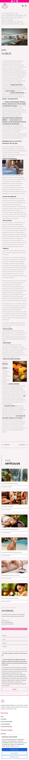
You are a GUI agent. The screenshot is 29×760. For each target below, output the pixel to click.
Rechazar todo (14, 757)
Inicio (2, 716)
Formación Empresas (6, 726)
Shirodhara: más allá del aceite (9, 529)
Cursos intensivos (5, 724)
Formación (3, 719)
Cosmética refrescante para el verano (11, 552)
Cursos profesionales (6, 721)
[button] (22, 6)
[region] (14, 747)
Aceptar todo (14, 749)
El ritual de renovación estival (9, 483)
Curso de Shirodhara (7, 506)
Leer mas (17, 746)
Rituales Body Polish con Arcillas (10, 575)
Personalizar (14, 753)
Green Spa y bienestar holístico (10, 598)
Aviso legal (3, 733)
